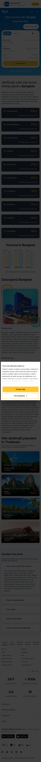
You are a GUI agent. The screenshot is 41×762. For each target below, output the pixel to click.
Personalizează (19, 396)
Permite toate (20, 389)
